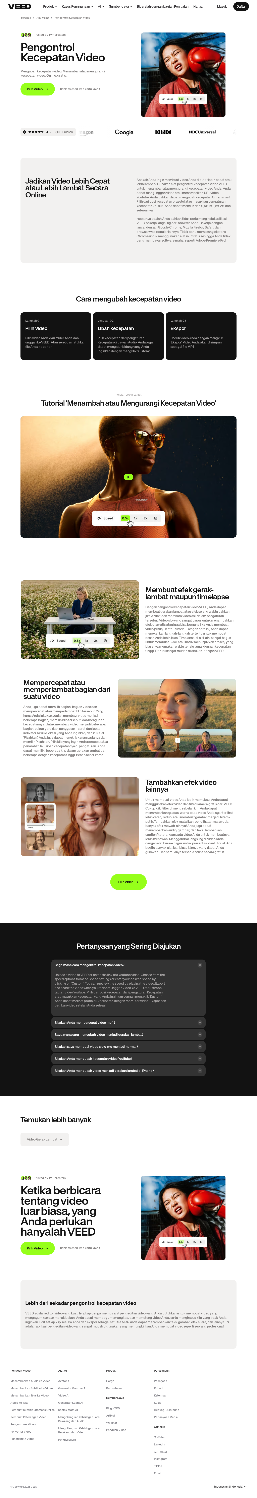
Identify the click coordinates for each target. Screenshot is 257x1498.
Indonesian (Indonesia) (228, 1486)
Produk (48, 6)
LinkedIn (159, 1444)
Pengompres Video (23, 1424)
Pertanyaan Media (166, 1417)
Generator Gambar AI (72, 1388)
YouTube (159, 1437)
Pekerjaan (160, 1381)
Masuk (222, 6)
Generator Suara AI (70, 1403)
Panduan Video (116, 1430)
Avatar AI (64, 1381)
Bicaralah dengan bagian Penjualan (163, 6)
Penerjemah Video (22, 1439)
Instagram (160, 1459)
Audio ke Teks (19, 1403)
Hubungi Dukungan (166, 1410)
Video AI (63, 1395)
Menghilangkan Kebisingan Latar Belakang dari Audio (79, 1419)
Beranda (25, 17)
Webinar (111, 1423)
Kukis (157, 1403)
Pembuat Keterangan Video (28, 1417)
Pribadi (158, 1388)
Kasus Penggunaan (76, 6)
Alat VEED (43, 17)
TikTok (158, 1466)
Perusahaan (114, 1388)
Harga (198, 6)
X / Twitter (160, 1451)
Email (157, 1473)
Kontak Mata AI (68, 1410)
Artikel (110, 1415)
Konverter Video (20, 1431)
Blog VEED (113, 1408)
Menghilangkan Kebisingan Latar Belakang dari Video (79, 1430)
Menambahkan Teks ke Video (29, 1395)
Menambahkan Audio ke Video (30, 1381)
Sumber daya (119, 6)
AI (99, 6)
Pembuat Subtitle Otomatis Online (32, 1410)
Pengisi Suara (67, 1439)
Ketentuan (160, 1395)
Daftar (241, 6)
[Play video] (128, 477)
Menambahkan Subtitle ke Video (31, 1388)
